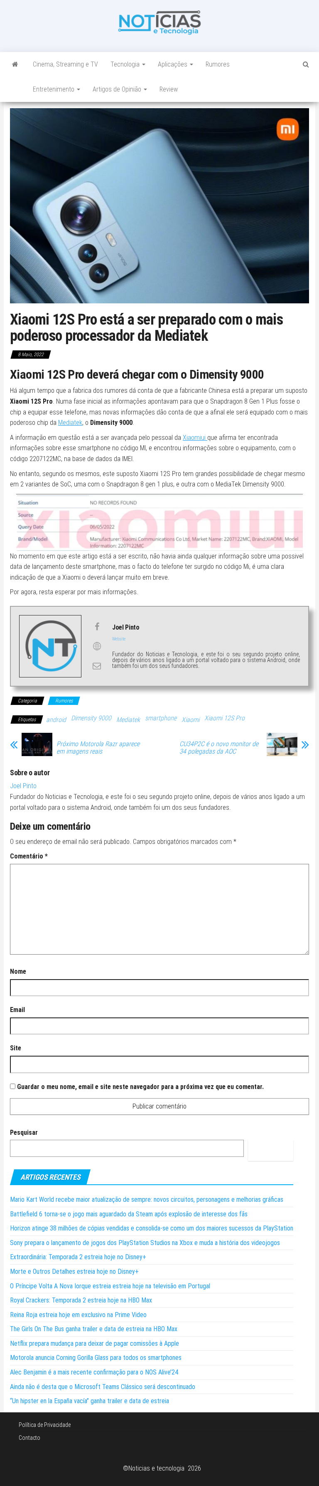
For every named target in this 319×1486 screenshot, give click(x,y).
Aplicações (173, 64)
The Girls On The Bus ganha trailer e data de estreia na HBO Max (93, 1329)
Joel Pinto (23, 786)
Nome (18, 971)
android (56, 720)
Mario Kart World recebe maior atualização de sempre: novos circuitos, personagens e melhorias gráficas (146, 1199)
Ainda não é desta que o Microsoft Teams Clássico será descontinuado (102, 1387)
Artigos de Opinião (118, 89)
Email (17, 1010)
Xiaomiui (195, 438)
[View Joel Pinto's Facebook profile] (97, 627)
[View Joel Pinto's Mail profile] (97, 666)
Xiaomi (190, 720)
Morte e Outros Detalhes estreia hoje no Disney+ (74, 1271)
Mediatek (70, 423)
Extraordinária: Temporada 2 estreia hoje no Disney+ (78, 1257)
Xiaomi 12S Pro (224, 718)
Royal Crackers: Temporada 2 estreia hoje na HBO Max (81, 1300)
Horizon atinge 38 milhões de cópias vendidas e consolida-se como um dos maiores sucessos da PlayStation (151, 1228)
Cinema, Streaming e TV (65, 64)
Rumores (218, 64)
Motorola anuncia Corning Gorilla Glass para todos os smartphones (96, 1358)
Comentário (29, 856)
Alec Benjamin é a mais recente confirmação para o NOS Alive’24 (94, 1372)
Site (15, 1048)
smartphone (161, 718)
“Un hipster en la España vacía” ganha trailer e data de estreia (89, 1401)
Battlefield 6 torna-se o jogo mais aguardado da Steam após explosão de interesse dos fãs (129, 1214)
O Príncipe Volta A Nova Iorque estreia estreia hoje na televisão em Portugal (110, 1286)
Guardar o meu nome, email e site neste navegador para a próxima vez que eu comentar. (140, 1087)
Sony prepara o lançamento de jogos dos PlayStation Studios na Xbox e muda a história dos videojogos (145, 1243)
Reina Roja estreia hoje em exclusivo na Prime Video (78, 1315)
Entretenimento (54, 89)
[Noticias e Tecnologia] (15, 64)
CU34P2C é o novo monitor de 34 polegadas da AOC (218, 747)
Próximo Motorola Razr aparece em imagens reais (98, 747)
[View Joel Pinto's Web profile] (97, 646)
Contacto (29, 1437)
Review (169, 89)
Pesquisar (24, 1132)
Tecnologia (125, 64)
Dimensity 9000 (91, 718)
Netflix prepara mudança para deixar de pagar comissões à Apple (94, 1343)
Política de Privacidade (45, 1424)
